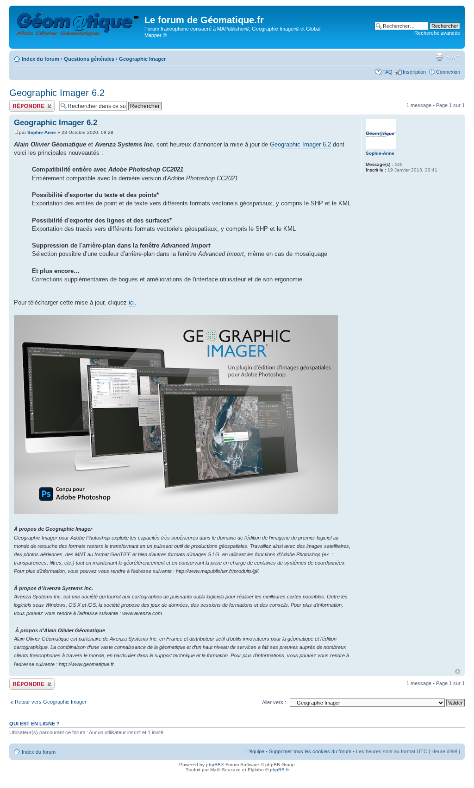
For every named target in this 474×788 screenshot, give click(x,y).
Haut (457, 671)
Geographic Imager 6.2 (57, 93)
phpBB (213, 764)
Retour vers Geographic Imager (51, 702)
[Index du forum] (78, 22)
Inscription (414, 72)
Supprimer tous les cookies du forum (310, 751)
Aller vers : (274, 702)
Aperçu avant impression (439, 57)
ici (132, 302)
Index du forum (40, 59)
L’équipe (255, 751)
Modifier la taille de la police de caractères (453, 57)
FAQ (387, 72)
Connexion (448, 72)
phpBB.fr (279, 769)
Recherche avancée (437, 33)
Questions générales (89, 59)
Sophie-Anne (41, 132)
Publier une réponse (31, 103)
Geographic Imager (142, 59)
